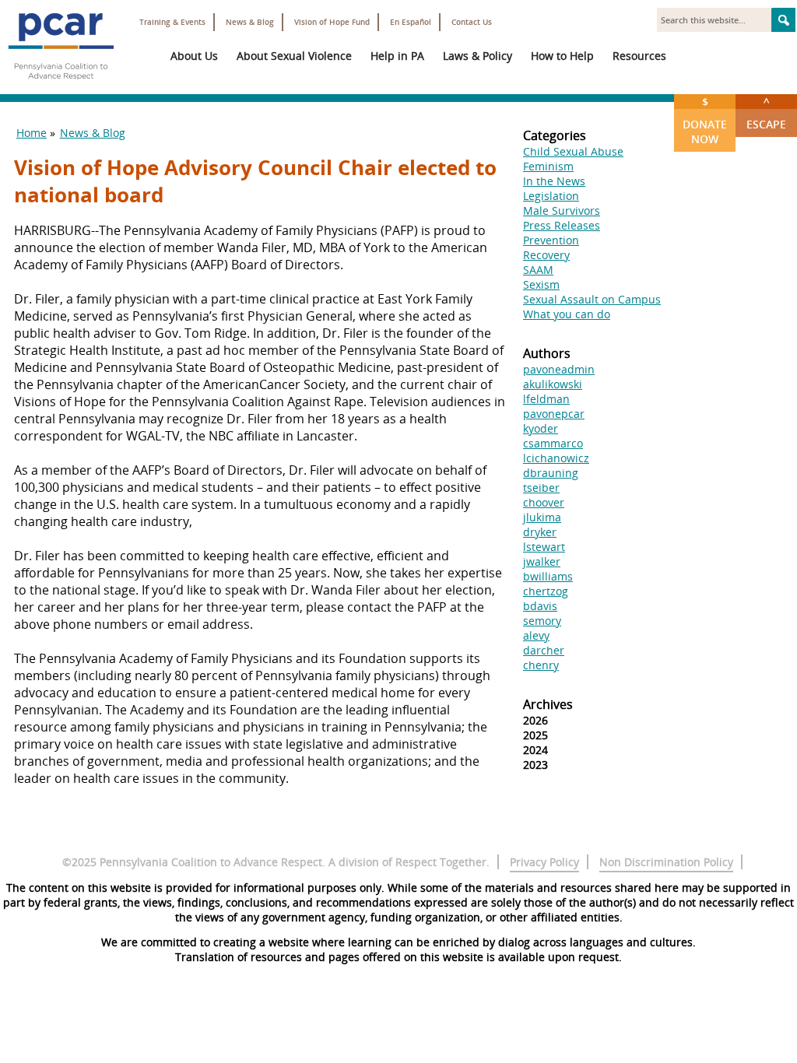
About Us (194, 55)
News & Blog (250, 22)
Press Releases (561, 225)
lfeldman (546, 398)
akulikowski (552, 384)
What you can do (566, 314)
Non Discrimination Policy (666, 861)
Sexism (541, 284)
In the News (554, 181)
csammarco (553, 443)
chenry (541, 665)
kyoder (540, 428)
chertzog (545, 591)
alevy (536, 635)
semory (542, 620)
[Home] (61, 85)
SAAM (538, 269)
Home (31, 132)
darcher (543, 650)
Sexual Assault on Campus (592, 299)
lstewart (544, 546)
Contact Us (471, 22)
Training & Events (172, 22)
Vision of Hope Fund (332, 22)
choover (543, 502)
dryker (539, 531)
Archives (548, 704)
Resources (639, 55)
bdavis (540, 605)
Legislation (551, 195)
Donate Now (705, 120)
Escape (766, 113)
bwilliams (548, 576)
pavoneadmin (559, 369)
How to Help (562, 55)
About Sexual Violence (294, 55)
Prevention (551, 240)
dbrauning (550, 472)
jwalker (541, 561)
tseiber (541, 487)
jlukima (542, 517)
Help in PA (397, 55)
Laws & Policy (477, 55)
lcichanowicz (556, 458)
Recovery (546, 254)
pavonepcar (554, 413)
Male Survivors (561, 210)
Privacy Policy (544, 861)
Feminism (548, 166)
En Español (410, 22)
